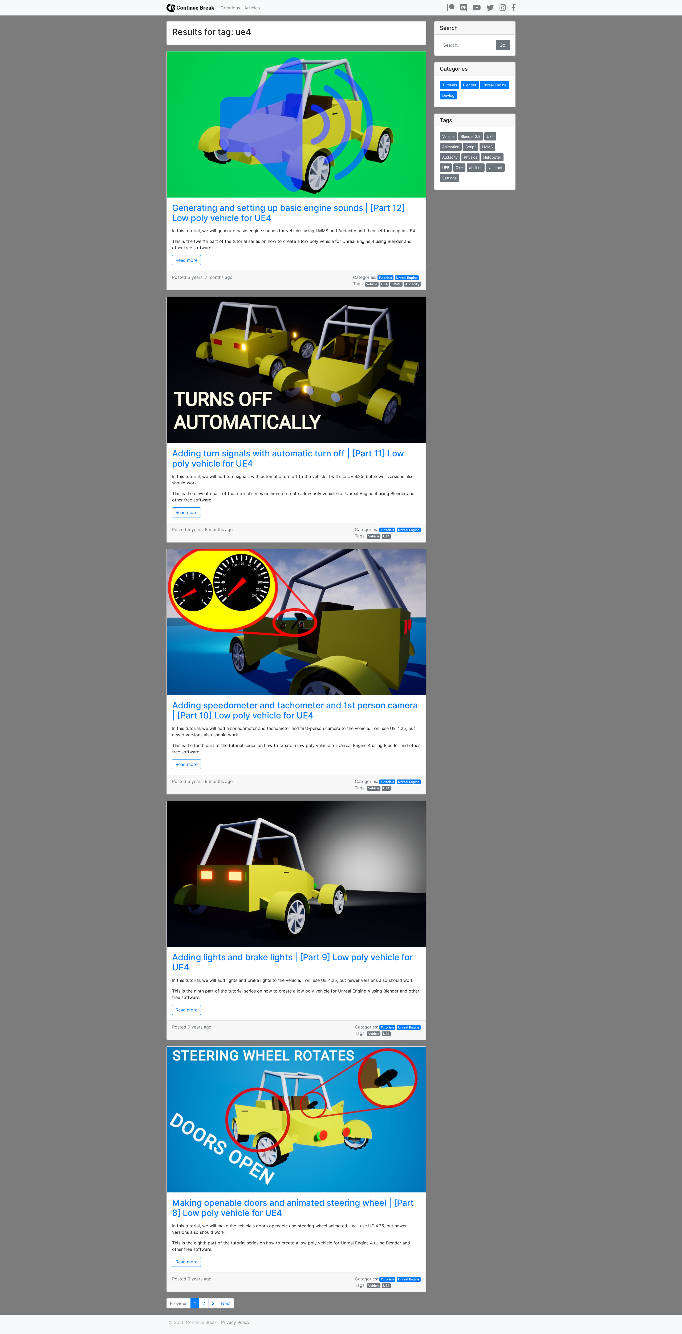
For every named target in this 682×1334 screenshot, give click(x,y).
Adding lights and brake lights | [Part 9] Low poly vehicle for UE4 (292, 962)
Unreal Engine (406, 278)
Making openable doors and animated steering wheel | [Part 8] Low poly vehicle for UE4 (293, 1208)
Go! (503, 45)
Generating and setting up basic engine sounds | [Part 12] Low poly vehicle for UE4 (288, 213)
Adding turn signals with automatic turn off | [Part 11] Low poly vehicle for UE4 (288, 458)
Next (226, 1303)
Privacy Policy (235, 1322)
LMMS (396, 284)
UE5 (445, 167)
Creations (230, 7)
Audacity (412, 284)
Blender (469, 85)
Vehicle (371, 284)
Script (470, 146)
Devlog (448, 95)
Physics (470, 157)
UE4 (384, 284)
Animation (450, 146)
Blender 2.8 (471, 136)
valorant (495, 167)
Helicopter (492, 157)
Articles (252, 7)
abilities (475, 167)
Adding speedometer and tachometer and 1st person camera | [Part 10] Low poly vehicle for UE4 (295, 710)
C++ (459, 167)
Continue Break (194, 8)
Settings (449, 178)
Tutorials (385, 278)
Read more (186, 260)
